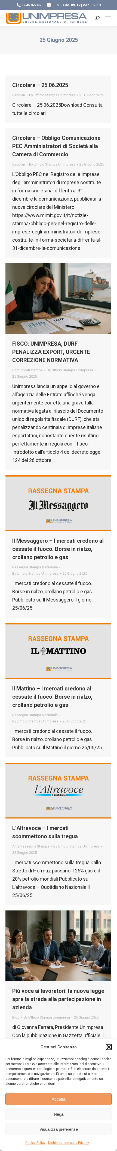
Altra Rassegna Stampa (30, 846)
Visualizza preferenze (58, 1129)
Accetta (58, 1099)
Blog (16, 1017)
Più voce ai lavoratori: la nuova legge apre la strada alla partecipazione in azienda (58, 999)
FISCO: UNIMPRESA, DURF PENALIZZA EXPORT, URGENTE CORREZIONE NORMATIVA (51, 351)
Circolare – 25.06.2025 (40, 85)
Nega (58, 1114)
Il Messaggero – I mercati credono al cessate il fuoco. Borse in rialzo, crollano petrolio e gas (58, 548)
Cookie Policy (35, 1143)
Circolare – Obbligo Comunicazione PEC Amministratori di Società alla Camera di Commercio (56, 146)
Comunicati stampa (27, 370)
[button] (109, 1047)
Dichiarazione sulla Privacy (68, 1143)
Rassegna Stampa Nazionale (35, 567)
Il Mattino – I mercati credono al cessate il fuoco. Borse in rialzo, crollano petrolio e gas (52, 696)
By (52, 95)
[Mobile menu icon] (108, 18)
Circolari (18, 95)
